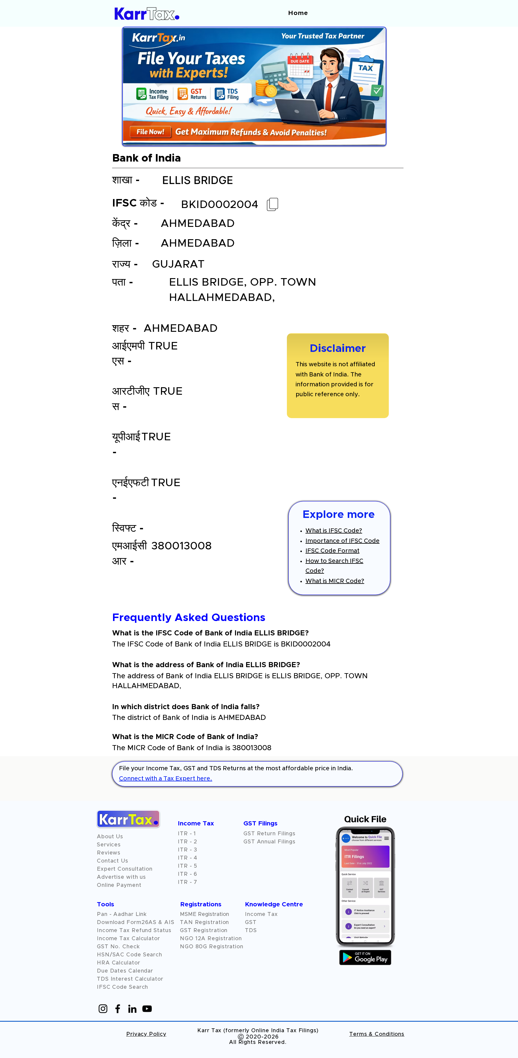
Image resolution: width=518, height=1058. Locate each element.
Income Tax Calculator (128, 938)
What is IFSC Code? (333, 531)
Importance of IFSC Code (342, 541)
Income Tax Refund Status (134, 930)
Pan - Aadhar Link (122, 914)
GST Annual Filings (269, 842)
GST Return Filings (269, 834)
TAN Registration (204, 922)
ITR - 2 (187, 842)
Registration (224, 938)
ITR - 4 (187, 858)
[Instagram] (103, 1009)
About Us (110, 837)
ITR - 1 (187, 834)
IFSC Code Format (332, 551)
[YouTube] (147, 1009)
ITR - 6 (187, 874)
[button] (109, 853)
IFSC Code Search (122, 987)
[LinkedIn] (132, 1009)
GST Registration (204, 930)
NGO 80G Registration (211, 947)
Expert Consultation (125, 869)
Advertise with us (121, 877)
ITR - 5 (187, 866)
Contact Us (112, 861)
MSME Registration (204, 914)
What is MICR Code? (334, 581)
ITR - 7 (187, 882)
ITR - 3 (187, 850)
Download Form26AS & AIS (135, 922)
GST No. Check (118, 947)
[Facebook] (118, 1009)
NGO (187, 938)
